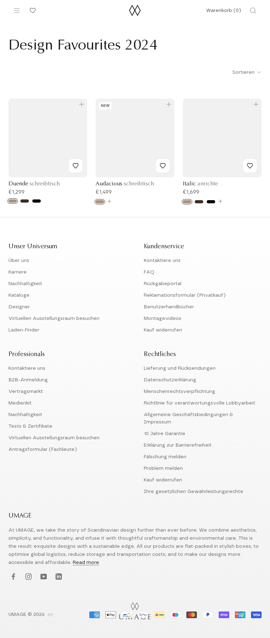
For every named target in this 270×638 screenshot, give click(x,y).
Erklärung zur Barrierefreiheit (178, 445)
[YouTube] (43, 577)
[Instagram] (28, 577)
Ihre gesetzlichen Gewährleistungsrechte (193, 491)
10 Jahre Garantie (164, 433)
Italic (200, 184)
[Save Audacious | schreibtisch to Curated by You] (162, 165)
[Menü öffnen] (17, 10)
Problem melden (163, 468)
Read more (86, 562)
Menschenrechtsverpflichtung (179, 391)
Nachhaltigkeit (25, 283)
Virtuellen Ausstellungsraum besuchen (53, 318)
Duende (34, 184)
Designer (19, 306)
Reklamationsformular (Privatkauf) (185, 295)
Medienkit (20, 403)
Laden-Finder (23, 330)
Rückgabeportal (162, 283)
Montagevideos (162, 318)
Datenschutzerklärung (170, 379)
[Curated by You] (31, 10)
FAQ (149, 272)
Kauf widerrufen (163, 330)
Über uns (18, 260)
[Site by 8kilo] (50, 615)
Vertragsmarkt (25, 391)
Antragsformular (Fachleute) (42, 449)
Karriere (17, 272)
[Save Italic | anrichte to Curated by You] (250, 165)
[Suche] (253, 10)
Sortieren (244, 72)
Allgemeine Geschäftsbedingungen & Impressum (188, 418)
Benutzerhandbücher (169, 306)
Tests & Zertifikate (30, 426)
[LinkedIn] (58, 577)
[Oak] (12, 201)
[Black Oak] (36, 201)
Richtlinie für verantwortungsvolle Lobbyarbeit (199, 403)
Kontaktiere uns (162, 260)
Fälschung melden (165, 456)
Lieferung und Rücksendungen (180, 368)
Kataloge (19, 295)
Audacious (125, 184)
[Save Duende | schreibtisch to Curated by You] (75, 165)
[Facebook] (12, 577)
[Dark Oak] (24, 201)
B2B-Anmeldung (28, 379)
